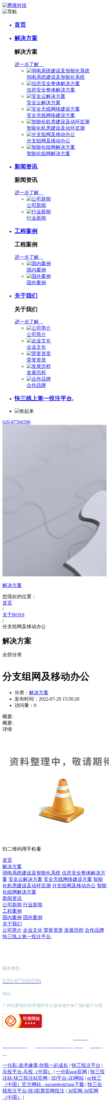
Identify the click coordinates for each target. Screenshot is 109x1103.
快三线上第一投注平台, (44, 398)
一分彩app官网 (71, 1071)
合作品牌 (36, 385)
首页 (20, 25)
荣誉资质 (36, 359)
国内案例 (36, 269)
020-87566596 (16, 422)
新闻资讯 (26, 166)
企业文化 (36, 347)
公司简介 (36, 334)
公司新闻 (36, 205)
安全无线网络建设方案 (51, 115)
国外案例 (36, 282)
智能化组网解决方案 (48, 153)
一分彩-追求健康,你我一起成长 (35, 1065)
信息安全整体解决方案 (51, 89)
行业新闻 (36, 218)
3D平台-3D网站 (67, 1078)
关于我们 (26, 295)
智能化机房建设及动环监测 (56, 128)
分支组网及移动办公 (48, 140)
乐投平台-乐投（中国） (27, 1071)
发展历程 (36, 372)
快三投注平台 (86, 1065)
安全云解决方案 (44, 102)
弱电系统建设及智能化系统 (56, 77)
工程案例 (26, 231)
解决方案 (26, 38)
